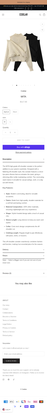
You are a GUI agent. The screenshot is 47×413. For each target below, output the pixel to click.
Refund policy (7, 335)
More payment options (23, 152)
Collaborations (8, 313)
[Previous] (12, 85)
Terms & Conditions (10, 320)
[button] (23, 159)
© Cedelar (23, 389)
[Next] (34, 85)
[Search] (40, 15)
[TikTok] (14, 379)
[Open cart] (44, 14)
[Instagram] (3, 379)
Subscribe (11, 361)
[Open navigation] (3, 14)
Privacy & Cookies (9, 328)
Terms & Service (9, 332)
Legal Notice (7, 324)
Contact (5, 309)
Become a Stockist (9, 316)
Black (15, 112)
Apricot (6, 112)
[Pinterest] (8, 379)
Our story (6, 305)
